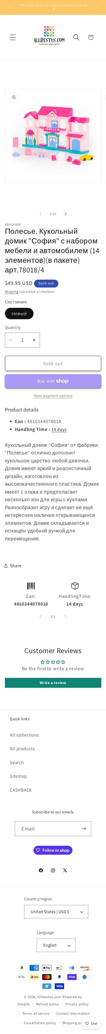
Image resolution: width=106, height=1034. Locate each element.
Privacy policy (77, 1004)
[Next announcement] (95, 7)
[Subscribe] (84, 828)
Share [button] (16, 565)
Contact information (73, 1013)
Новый (23, 314)
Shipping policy (75, 1022)
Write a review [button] (53, 682)
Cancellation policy (40, 1022)
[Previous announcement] (10, 7)
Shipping (11, 292)
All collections (24, 735)
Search (17, 762)
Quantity (13, 327)
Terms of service (36, 1013)
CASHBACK (21, 790)
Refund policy (47, 1004)
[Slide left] (40, 214)
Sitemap (18, 776)
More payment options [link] (53, 395)
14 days (59, 429)
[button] (13, 37)
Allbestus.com (49, 996)
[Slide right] (65, 214)
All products (22, 748)
